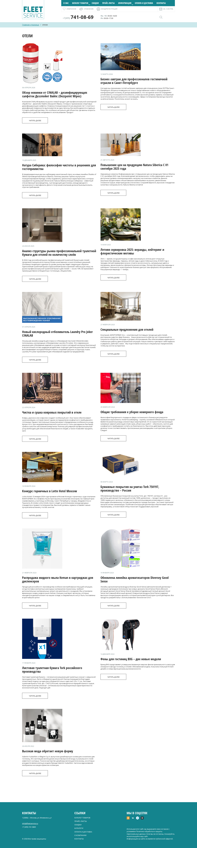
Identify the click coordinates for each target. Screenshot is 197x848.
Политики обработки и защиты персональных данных (144, 832)
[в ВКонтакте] (132, 818)
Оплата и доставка (144, 3)
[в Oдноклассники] (128, 818)
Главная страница (30, 24)
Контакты (161, 3)
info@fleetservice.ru (30, 823)
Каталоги (78, 828)
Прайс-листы (108, 3)
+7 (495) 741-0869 (29, 827)
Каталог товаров (80, 3)
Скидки (95, 3)
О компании (80, 835)
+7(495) (78, 18)
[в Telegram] (137, 818)
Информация (124, 3)
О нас (66, 3)
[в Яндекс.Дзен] (142, 818)
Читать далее (35, 120)
